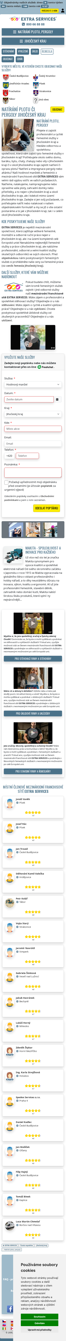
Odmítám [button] (40, 1323)
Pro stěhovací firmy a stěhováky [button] (33, 659)
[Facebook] (10, 1309)
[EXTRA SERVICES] (33, 19)
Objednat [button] (57, 109)
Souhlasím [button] (39, 1316)
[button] (8, 52)
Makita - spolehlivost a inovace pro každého (43, 550)
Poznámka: (11, 464)
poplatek (46, 486)
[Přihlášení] (63, 10)
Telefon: (9, 449)
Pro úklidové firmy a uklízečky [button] (33, 713)
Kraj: (7, 408)
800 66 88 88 (35, 24)
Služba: (8, 378)
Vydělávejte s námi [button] (49, 10)
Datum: (8, 393)
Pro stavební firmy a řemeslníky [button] (33, 771)
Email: (8, 437)
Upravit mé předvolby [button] (39, 1329)
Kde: (7, 422)
